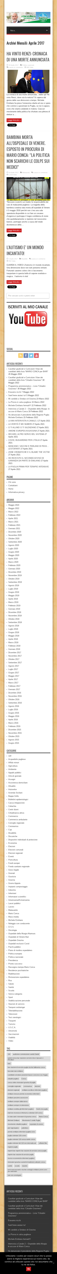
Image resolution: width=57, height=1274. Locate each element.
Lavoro (11, 907)
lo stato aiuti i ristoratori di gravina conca (22, 1116)
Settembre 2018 (15, 622)
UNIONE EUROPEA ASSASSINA (22, 431)
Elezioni (11, 846)
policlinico (25, 1128)
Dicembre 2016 (14, 693)
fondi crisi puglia (42, 1109)
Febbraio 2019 (14, 605)
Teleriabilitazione (15, 1011)
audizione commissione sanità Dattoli (26, 1054)
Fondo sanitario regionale (19, 866)
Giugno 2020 (13, 552)
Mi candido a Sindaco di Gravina (22, 399)
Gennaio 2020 (14, 569)
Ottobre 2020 (13, 538)
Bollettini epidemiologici (18, 799)
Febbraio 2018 (14, 646)
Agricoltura (12, 766)
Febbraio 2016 (14, 726)
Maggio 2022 (13, 508)
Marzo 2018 (13, 642)
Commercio (13, 816)
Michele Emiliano (15, 920)
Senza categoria (15, 994)
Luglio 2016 (13, 709)
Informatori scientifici (17, 897)
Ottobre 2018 (13, 619)
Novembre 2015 (15, 733)
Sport (10, 997)
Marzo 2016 (13, 723)
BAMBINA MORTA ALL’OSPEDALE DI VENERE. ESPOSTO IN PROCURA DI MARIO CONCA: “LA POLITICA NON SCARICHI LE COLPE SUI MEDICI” (28, 152)
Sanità (11, 987)
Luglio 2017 (13, 669)
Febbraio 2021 (14, 525)
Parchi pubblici (14, 947)
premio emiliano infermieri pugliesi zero (21, 1132)
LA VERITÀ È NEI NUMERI (20, 424)
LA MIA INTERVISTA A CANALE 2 (23, 421)
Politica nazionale (28, 65)
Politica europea (15, 954)
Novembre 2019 (15, 575)
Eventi (11, 856)
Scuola (11, 990)
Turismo (11, 1024)
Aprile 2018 (13, 639)
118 (9, 756)
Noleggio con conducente (19, 923)
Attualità (11, 786)
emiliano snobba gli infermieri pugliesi (21, 1109)
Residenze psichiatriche (18, 970)
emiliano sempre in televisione (18, 1105)
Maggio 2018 (13, 636)
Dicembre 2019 (14, 572)
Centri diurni (13, 809)
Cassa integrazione (16, 803)
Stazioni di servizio (16, 1004)
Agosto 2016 (13, 706)
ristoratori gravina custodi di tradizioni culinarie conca (26, 1162)
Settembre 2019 (15, 582)
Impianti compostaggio (17, 887)
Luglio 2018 (13, 629)
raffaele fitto (43, 1143)
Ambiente (12, 769)
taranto (24, 1166)
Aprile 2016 (13, 719)
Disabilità (24, 259)
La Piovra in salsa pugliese (19, 402)
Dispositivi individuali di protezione (22, 840)
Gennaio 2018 (14, 649)
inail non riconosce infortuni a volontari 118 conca (25, 1113)
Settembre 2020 (15, 542)
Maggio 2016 (13, 716)
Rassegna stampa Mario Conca (21, 967)
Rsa (10, 980)
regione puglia (13, 1147)
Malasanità (26, 172)
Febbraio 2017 (14, 686)
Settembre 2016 (15, 703)
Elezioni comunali (15, 850)
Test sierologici (14, 1017)
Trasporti (12, 1021)
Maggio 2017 (13, 676)
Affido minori (13, 762)
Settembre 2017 (15, 662)
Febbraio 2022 (14, 515)
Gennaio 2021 (14, 528)
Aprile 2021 (13, 518)
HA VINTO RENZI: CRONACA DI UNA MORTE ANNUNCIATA (28, 57)
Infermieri (12, 893)
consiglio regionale (14, 1086)
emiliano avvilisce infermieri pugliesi (34, 1090)
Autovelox (12, 789)
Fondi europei (14, 863)
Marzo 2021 (13, 522)
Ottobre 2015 (13, 736)
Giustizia (12, 876)
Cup (10, 830)
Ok (28, 1269)
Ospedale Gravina (16, 940)
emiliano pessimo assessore (18, 1097)
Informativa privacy (16, 492)
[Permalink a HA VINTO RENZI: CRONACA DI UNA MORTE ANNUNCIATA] (28, 92)
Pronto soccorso (15, 964)
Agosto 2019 (13, 585)
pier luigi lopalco (13, 1128)
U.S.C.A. (12, 1027)
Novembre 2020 (15, 535)
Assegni (11, 779)
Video (10, 1041)
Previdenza (13, 960)
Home (10, 489)
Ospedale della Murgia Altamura (21, 933)
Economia (12, 843)
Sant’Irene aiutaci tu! (17, 395)
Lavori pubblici (14, 903)
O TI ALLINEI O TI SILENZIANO (22, 427)
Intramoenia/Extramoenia (19, 900)
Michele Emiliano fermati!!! (19, 405)
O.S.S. (11, 927)
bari (9, 1063)
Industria (12, 890)
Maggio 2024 (13, 505)
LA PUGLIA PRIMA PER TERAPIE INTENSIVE (28, 467)
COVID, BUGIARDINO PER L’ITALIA (24, 440)
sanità (10, 1166)
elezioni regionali (13, 1090)
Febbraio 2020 (14, 565)
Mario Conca (13, 913)
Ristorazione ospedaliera (18, 977)
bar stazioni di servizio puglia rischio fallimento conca (26, 1067)
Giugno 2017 (13, 673)
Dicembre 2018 (14, 612)
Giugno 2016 (13, 713)
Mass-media (13, 917)
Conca (23, 1079)
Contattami (13, 485)
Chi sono (12, 482)
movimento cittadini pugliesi (17, 1124)
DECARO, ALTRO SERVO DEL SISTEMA (26, 434)
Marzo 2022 (13, 512)
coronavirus (28, 1086)
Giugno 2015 (13, 743)
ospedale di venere (36, 1124)
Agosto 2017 (13, 666)
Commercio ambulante (17, 819)
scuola (17, 1166)
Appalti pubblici (14, 773)
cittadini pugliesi (13, 1079)
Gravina (11, 880)
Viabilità (11, 1037)
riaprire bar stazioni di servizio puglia (20, 1154)
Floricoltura (13, 860)
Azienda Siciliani (15, 793)
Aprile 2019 (13, 599)
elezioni (37, 1086)
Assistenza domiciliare (17, 783)
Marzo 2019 (13, 602)
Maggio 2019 (13, 595)
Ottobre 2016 (13, 699)
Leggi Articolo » (14, 120)
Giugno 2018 (13, 632)
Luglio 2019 (13, 589)
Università (12, 1031)
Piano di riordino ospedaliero (20, 950)
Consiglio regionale (16, 823)
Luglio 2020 (13, 548)
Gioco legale (13, 870)
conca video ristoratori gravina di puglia (21, 1082)
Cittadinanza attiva (16, 813)
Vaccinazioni (13, 1034)
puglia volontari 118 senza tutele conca (21, 1139)
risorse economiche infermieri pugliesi (21, 1158)
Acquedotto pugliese (17, 759)
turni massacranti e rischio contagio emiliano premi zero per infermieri (27, 1170)
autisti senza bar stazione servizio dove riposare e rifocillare (25, 1059)
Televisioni (12, 1014)
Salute (11, 984)
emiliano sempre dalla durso (17, 1101)
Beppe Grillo (13, 796)
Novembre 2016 (15, 696)
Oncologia (12, 930)
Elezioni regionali (15, 853)
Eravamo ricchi (14, 392)
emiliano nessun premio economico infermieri (23, 1094)
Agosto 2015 (13, 740)
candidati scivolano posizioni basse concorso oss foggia (28, 1075)
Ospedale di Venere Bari (18, 937)
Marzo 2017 (13, 683)
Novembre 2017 (15, 656)
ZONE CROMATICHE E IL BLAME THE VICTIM (29, 452)
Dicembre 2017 (14, 652)
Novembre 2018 (15, 616)
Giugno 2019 (13, 592)
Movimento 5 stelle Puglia (31, 1120)
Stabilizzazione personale (19, 1001)
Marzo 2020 (13, 562)
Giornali (11, 873)
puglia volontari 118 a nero (17, 1135)
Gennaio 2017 (14, 689)
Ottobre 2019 (13, 579)
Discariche (12, 836)
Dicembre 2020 (14, 532)
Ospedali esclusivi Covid (18, 944)
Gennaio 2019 (14, 609)
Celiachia (12, 806)
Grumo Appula (14, 883)
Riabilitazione (14, 974)
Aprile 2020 (13, 559)
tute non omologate (14, 1175)
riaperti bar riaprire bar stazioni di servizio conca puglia (27, 1151)
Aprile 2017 (13, 679)
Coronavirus (13, 826)
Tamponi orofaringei (16, 1007)
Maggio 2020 (13, 555)
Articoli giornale (14, 776)
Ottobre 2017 (13, 659)
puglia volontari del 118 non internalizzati (22, 1143)
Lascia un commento (16, 67)
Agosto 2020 (13, 545)
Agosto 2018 (13, 626)
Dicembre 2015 (14, 730)
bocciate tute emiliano (15, 1071)
